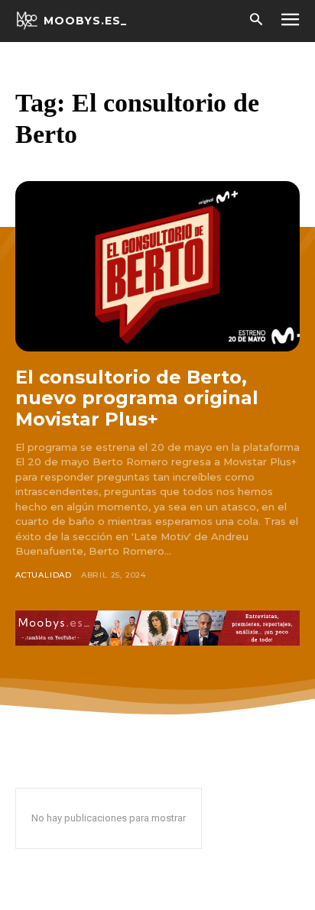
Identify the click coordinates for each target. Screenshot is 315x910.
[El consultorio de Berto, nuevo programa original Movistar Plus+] (157, 266)
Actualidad (43, 575)
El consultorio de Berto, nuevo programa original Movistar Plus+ (136, 398)
